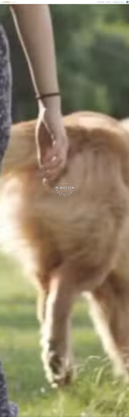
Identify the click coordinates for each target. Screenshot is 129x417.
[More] (127, 2)
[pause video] (126, 414)
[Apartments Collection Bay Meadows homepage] (8, 2)
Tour (119, 2)
